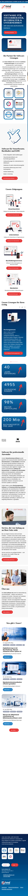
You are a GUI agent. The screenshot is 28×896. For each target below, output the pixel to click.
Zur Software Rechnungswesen (12, 353)
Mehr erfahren (6, 612)
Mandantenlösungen (13, 294)
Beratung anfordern (9, 32)
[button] (19, 307)
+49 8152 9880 (6, 876)
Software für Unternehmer (13, 240)
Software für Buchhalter (13, 268)
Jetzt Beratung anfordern (9, 178)
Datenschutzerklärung (13, 887)
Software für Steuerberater (13, 215)
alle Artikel (13, 730)
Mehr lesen (7, 657)
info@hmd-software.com (8, 874)
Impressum (4, 887)
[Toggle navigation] (24, 6)
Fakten (21, 887)
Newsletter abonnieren (7, 889)
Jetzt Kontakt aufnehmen (9, 559)
